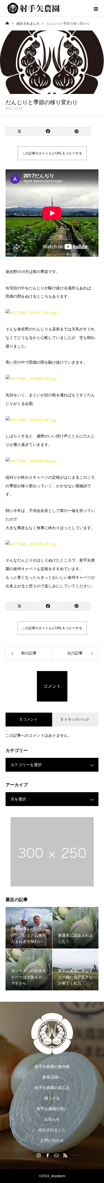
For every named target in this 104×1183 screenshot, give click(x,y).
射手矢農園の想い (52, 1108)
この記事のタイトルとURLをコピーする (52, 153)
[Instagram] (39, 1155)
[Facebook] (47, 1155)
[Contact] (56, 1155)
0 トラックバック (75, 719)
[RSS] (65, 1155)
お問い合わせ (52, 1140)
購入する (52, 1098)
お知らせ (52, 1119)
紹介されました (52, 1130)
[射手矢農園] (52, 1033)
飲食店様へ (52, 1077)
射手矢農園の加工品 (52, 1087)
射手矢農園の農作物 (52, 1066)
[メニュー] (95, 8)
